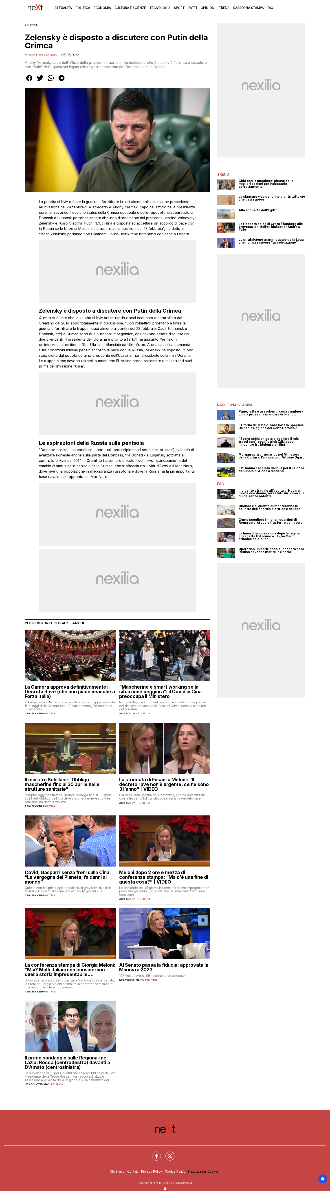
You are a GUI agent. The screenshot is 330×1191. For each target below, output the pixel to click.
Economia (102, 8)
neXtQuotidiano (131, 980)
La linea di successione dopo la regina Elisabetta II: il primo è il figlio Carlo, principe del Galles (269, 536)
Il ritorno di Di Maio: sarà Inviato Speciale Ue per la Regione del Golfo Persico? (271, 426)
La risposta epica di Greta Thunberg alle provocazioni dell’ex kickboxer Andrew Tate (271, 227)
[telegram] (61, 81)
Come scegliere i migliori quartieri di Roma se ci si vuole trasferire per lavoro (271, 521)
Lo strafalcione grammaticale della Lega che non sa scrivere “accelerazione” (271, 241)
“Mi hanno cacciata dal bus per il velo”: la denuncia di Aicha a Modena (271, 469)
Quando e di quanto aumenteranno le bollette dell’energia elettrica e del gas (269, 507)
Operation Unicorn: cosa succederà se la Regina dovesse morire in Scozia (271, 550)
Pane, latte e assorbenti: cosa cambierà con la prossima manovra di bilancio (271, 413)
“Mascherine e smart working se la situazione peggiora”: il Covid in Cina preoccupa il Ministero (160, 692)
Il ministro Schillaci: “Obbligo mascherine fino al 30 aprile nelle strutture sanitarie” (62, 784)
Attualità (63, 8)
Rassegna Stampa (248, 8)
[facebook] (29, 81)
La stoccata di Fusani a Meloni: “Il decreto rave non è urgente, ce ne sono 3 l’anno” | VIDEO (164, 784)
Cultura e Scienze (130, 8)
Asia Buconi (33, 713)
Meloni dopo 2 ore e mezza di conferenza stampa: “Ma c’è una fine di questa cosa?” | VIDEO (163, 877)
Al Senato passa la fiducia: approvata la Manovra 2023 (163, 967)
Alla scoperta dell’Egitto (258, 210)
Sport (179, 8)
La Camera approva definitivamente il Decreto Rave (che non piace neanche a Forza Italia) (70, 692)
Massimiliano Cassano (41, 55)
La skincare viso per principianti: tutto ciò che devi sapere (272, 198)
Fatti (192, 8)
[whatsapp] (50, 81)
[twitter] (39, 81)
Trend (224, 8)
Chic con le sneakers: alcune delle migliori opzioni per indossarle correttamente (266, 183)
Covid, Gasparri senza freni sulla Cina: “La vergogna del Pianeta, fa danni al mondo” (68, 877)
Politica (82, 8)
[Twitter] (167, 1153)
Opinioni (208, 8)
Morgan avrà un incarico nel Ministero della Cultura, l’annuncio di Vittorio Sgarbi (272, 456)
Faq (270, 8)
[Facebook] (154, 1153)
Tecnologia (160, 8)
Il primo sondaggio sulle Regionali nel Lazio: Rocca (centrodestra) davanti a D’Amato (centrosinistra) (67, 1062)
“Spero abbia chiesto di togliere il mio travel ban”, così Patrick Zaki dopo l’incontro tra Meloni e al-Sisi (269, 441)
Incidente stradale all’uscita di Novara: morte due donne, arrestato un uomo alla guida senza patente (271, 493)
